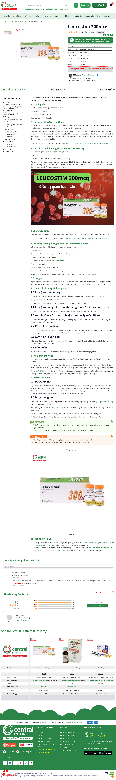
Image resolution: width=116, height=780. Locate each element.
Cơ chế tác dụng (9, 141)
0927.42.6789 (97, 736)
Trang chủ (6, 16)
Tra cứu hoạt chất (51, 9)
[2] (82, 393)
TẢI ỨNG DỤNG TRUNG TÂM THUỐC (96, 749)
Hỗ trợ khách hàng (45, 728)
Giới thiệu (41, 733)
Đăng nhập (85, 5)
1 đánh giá (91, 32)
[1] (79, 253)
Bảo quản (10, 136)
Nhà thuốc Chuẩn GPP (45, 738)
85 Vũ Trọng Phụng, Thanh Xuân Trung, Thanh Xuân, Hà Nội (100, 742)
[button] (57, 702)
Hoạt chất (78, 16)
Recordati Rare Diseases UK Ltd (69, 680)
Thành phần (8, 102)
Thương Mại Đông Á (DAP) (87, 46)
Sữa (37, 16)
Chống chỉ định (9, 111)
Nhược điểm (9, 151)
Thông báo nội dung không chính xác (46, 745)
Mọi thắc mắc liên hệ (92, 728)
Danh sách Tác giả (66, 747)
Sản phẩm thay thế (10, 139)
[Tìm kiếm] (66, 5)
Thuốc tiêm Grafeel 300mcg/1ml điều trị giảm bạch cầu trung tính (85, 143)
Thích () (15, 585)
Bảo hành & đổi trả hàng (68, 741)
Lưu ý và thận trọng (13, 122)
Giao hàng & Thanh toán (68, 744)
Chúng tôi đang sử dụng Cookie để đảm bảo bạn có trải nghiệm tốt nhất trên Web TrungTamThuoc (51, 722)
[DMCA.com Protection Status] (111, 774)
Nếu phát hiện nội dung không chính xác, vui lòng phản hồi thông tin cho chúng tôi (91, 69)
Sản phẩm (17, 16)
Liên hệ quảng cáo (44, 752)
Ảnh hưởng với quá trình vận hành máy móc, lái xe (14, 128)
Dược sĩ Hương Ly (89, 75)
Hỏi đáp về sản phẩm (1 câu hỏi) (21, 560)
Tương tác (8, 117)
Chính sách (64, 728)
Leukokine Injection (42, 365)
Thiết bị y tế (47, 16)
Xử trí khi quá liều (12, 132)
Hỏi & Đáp (58, 89)
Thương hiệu (89, 16)
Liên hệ (107, 16)
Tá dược (68, 16)
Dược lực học (11, 144)
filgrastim (44, 686)
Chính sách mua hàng (67, 736)
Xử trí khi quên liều (12, 134)
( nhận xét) (15, 608)
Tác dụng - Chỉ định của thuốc (13, 104)
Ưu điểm (8, 149)
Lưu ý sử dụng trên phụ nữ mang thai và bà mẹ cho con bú (14, 125)
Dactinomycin (72, 686)
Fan (10, 751)
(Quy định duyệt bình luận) (106, 592)
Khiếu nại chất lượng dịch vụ (47, 749)
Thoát (96, 722)
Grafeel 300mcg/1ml (42, 371)
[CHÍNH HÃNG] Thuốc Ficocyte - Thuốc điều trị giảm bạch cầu (86, 238)
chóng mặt (34, 322)
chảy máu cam (49, 271)
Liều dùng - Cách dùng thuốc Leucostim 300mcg (12, 107)
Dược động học (11, 146)
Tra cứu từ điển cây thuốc (33, 9)
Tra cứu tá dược (64, 9)
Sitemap (63, 750)
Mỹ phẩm (28, 16)
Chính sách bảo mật (79, 722)
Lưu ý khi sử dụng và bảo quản (13, 119)
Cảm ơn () (25, 620)
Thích (13, 577)
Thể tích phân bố (53, 408)
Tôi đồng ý (90, 722)
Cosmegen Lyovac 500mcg (72, 668)
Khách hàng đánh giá (15, 594)
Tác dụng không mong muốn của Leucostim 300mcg (13, 113)
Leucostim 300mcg (43, 668)
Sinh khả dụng (108, 402)
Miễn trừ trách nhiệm (45, 741)
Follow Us (7, 758)
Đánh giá (107, 89)
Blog (98, 16)
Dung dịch (45, 118)
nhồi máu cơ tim (58, 261)
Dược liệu (59, 16)
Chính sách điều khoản (67, 733)
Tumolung (101, 668)
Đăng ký (101, 5)
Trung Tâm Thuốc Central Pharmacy (41, 773)
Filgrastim (83, 61)
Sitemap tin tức (72, 750)
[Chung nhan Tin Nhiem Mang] (105, 774)
